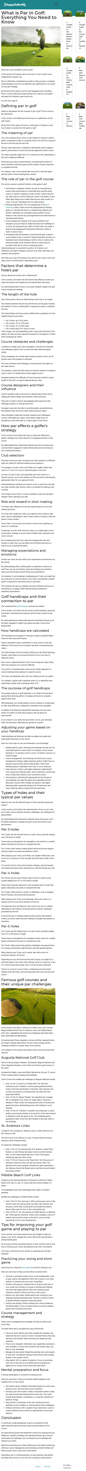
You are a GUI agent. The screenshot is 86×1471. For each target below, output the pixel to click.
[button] (56, 4)
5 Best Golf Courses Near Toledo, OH (82, 121)
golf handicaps (23, 606)
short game (26, 1267)
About (38, 1466)
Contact (47, 1466)
